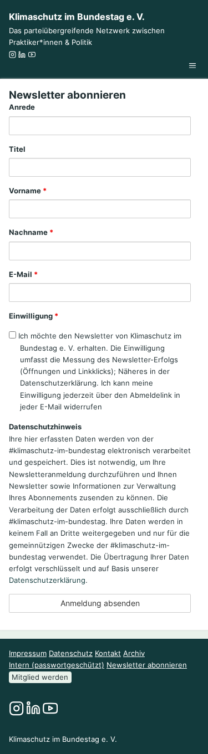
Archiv (134, 653)
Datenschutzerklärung (47, 580)
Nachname (31, 232)
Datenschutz (71, 653)
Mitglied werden (40, 677)
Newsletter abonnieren (146, 664)
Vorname (28, 190)
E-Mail (23, 274)
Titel (17, 149)
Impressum (28, 653)
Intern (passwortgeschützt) (56, 664)
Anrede (22, 106)
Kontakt (108, 653)
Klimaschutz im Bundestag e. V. (77, 16)
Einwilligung (33, 315)
